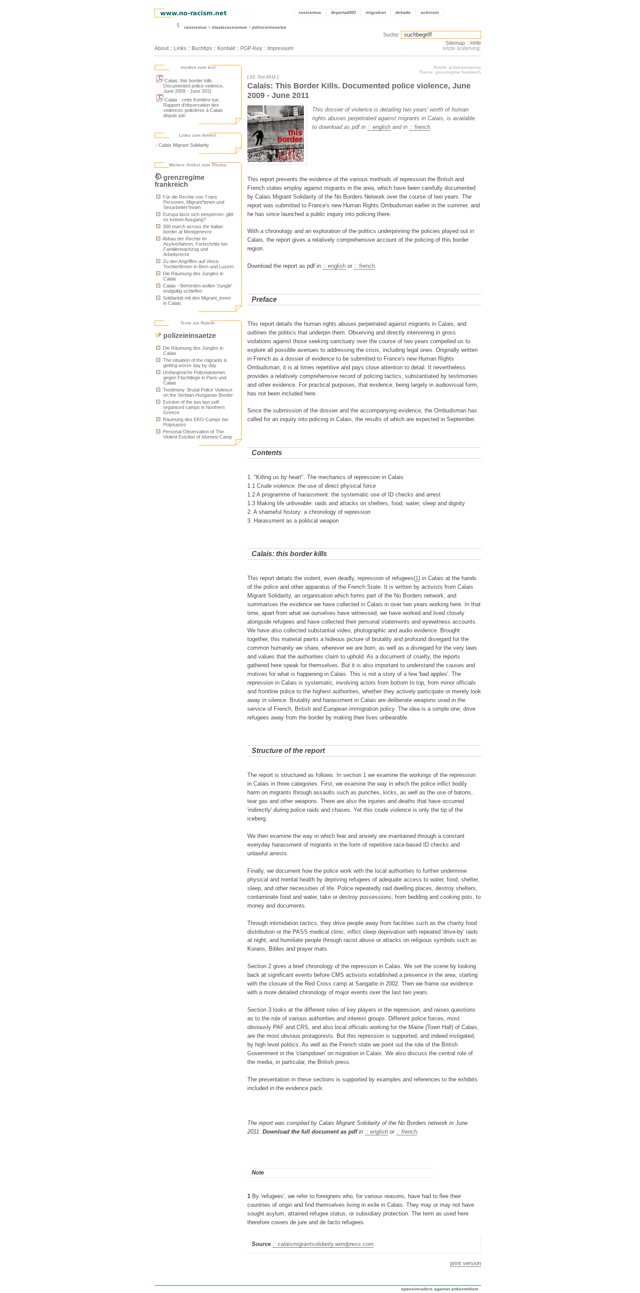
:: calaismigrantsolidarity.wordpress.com (323, 1244)
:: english (379, 127)
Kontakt (226, 48)
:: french (419, 127)
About (161, 48)
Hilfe (475, 43)
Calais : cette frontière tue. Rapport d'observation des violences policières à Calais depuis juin (193, 107)
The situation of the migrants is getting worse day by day (194, 363)
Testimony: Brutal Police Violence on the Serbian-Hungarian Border (197, 392)
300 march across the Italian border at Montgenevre (192, 229)
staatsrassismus (229, 27)
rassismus (310, 12)
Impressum (280, 48)
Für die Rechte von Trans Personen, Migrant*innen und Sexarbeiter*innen (193, 202)
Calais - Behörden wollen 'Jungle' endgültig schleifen (197, 288)
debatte (403, 12)
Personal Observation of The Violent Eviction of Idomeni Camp (197, 434)
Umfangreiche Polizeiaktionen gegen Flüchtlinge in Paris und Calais (194, 377)
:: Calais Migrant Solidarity (182, 145)
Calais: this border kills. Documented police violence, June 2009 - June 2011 (193, 86)
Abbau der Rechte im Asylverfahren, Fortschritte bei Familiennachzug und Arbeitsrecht (194, 246)
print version (465, 1263)
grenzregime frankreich (180, 181)
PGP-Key (251, 48)
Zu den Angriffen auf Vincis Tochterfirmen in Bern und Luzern (198, 264)
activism (430, 12)
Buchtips (202, 48)
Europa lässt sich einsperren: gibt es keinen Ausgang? (197, 217)
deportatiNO (343, 12)
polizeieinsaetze (269, 27)
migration (376, 12)
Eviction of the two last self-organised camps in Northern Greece (193, 407)
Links (180, 48)
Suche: (391, 34)
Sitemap (455, 43)
